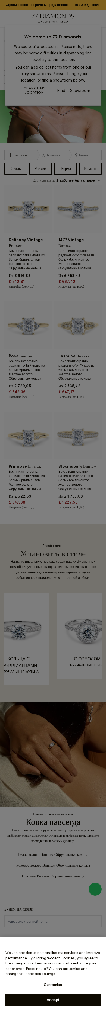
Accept (53, 1000)
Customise (53, 984)
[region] (53, 973)
